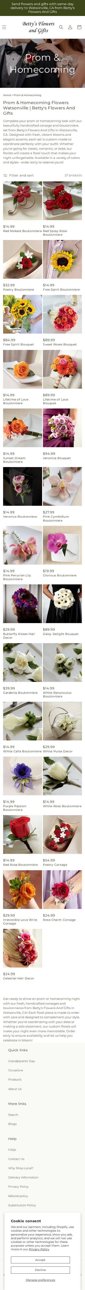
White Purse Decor (58, 751)
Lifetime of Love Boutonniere (15, 401)
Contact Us (16, 1159)
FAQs (12, 1150)
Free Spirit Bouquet (18, 344)
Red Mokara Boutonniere (22, 231)
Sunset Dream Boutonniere (14, 460)
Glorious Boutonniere (60, 575)
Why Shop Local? (20, 1168)
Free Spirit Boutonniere (61, 289)
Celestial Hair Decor (18, 978)
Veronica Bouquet (57, 458)
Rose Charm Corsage (59, 920)
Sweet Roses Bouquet (60, 344)
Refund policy (18, 1196)
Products (14, 1079)
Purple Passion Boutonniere (14, 808)
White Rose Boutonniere (62, 806)
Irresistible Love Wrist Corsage (20, 921)
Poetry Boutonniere (18, 289)
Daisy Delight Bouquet (61, 634)
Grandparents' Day (21, 1061)
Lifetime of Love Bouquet (55, 401)
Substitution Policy (22, 1205)
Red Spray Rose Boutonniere (55, 232)
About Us (15, 1089)
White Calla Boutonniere (22, 751)
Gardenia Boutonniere (20, 693)
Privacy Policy (39, 1249)
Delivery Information (23, 1177)
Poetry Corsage (55, 865)
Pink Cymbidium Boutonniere (56, 518)
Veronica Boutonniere (20, 516)
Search (13, 1115)
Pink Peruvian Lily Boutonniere (17, 577)
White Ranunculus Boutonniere (57, 694)
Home (7, 95)
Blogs (12, 1124)
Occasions (15, 1070)
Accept (40, 1260)
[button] (61, 27)
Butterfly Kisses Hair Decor (19, 635)
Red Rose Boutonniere (20, 865)
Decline (40, 1270)
